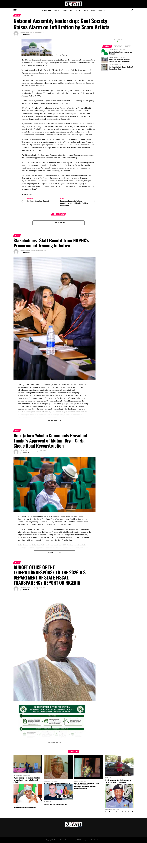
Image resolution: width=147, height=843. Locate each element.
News (71, 10)
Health (86, 10)
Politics (78, 10)
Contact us (101, 10)
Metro (93, 10)
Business (64, 10)
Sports (56, 10)
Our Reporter (26, 34)
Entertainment (47, 10)
